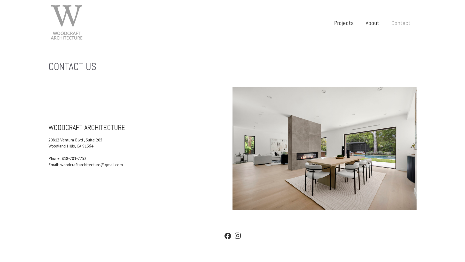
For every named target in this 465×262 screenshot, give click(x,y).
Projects (344, 23)
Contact (401, 23)
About (372, 23)
